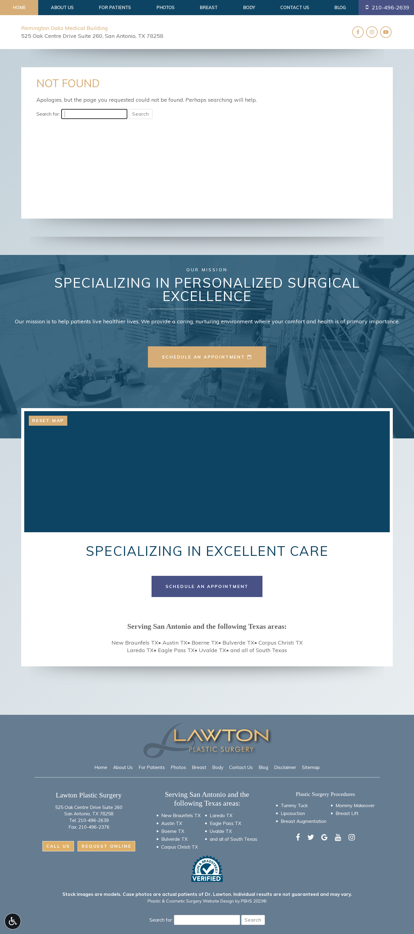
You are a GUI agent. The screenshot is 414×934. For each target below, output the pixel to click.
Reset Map (48, 420)
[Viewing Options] (13, 921)
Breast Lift (347, 813)
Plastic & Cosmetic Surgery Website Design (191, 901)
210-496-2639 (93, 820)
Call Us (58, 846)
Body (249, 7)
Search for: (48, 114)
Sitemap (311, 767)
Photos (165, 7)
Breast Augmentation (303, 821)
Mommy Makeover (355, 805)
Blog (340, 7)
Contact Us (294, 7)
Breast (209, 7)
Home (19, 7)
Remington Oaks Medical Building (64, 28)
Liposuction (293, 813)
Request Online (106, 846)
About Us (62, 7)
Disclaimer (285, 767)
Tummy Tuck (294, 805)
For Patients (115, 7)
